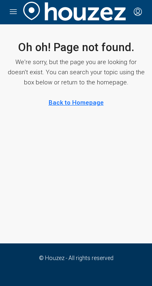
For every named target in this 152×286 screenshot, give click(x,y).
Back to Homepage (76, 102)
